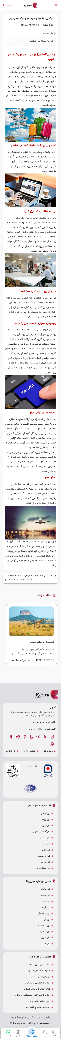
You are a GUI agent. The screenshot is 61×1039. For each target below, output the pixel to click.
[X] (45, 736)
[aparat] (18, 736)
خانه (54, 1035)
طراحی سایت (43, 1017)
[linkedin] (32, 736)
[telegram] (39, 736)
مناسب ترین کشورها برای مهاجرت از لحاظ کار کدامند (30, 576)
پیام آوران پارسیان (20, 1017)
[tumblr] (11, 736)
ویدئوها (48, 751)
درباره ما (10, 751)
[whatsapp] (52, 744)
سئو (32, 1017)
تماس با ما (29, 751)
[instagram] (52, 736)
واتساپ (8, 1035)
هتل (18, 1035)
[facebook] (25, 736)
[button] (30, 41)
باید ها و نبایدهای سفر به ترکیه (22, 580)
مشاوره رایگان (32, 1036)
